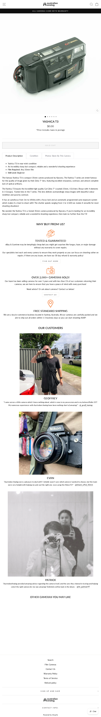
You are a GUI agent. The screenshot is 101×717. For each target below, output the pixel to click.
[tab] (14, 156)
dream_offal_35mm (84, 485)
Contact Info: (50, 708)
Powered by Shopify (50, 715)
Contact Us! (50, 295)
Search (50, 660)
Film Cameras (50, 664)
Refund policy (50, 683)
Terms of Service (51, 678)
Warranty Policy (50, 674)
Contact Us (50, 669)
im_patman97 (83, 587)
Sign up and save (50, 691)
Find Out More (50, 261)
